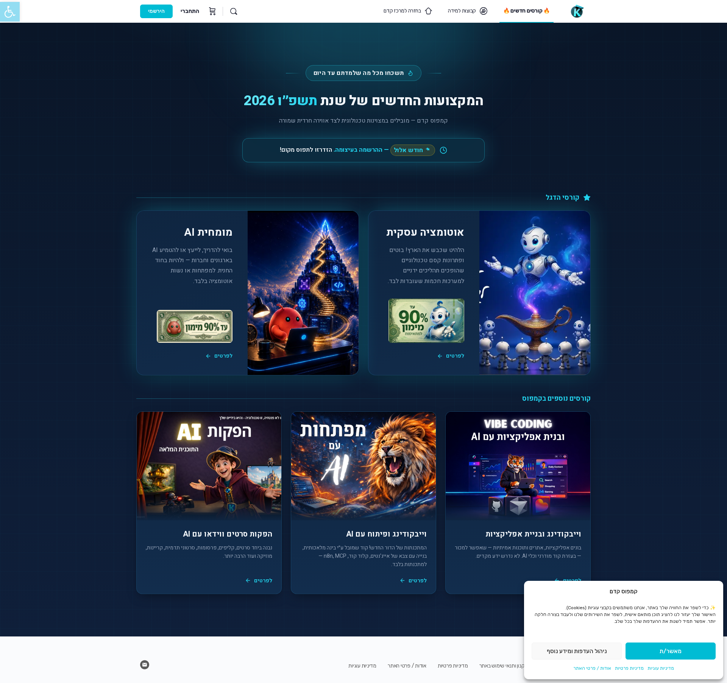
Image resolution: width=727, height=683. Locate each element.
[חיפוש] (233, 11)
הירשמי (156, 11)
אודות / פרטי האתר (592, 668)
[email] (144, 664)
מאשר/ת (671, 651)
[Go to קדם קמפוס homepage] (577, 10)
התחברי (190, 11)
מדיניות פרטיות (629, 668)
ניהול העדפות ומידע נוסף (577, 651)
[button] (10, 12)
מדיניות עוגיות (660, 668)
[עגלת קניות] (212, 11)
